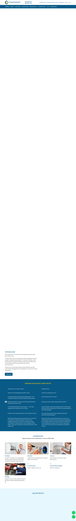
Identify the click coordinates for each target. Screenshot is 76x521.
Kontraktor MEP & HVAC (52, 2)
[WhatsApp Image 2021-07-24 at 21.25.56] (21, 509)
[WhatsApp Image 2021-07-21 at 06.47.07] (32, 501)
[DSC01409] (54, 509)
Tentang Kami (42, 2)
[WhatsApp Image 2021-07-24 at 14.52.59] (65, 501)
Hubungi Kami (53, 6)
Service (12, 6)
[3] (32, 509)
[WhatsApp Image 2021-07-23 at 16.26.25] (54, 501)
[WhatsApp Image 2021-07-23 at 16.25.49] (43, 501)
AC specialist (18, 6)
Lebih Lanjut (8, 374)
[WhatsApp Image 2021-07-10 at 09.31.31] (65, 509)
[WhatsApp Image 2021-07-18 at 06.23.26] (10, 501)
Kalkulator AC (25, 6)
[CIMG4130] (43, 509)
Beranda (7, 6)
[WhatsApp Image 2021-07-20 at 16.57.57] (21, 501)
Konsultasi (61, 2)
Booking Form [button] (41, 6)
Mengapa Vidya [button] (33, 6)
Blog (48, 6)
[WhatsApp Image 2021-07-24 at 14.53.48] (10, 509)
